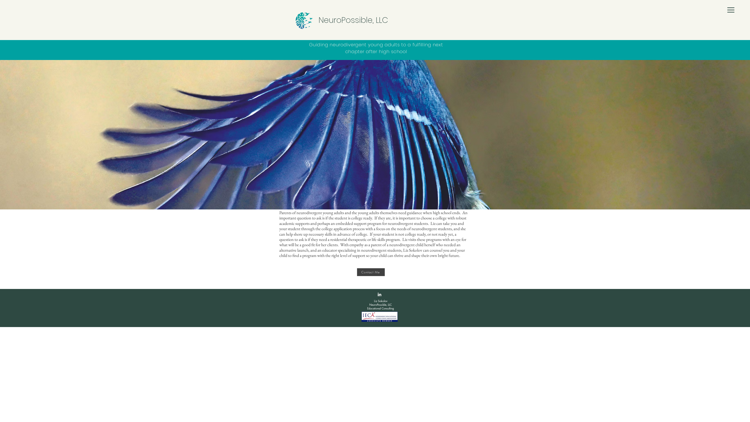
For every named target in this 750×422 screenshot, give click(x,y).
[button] (730, 10)
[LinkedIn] (379, 294)
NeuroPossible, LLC (353, 20)
